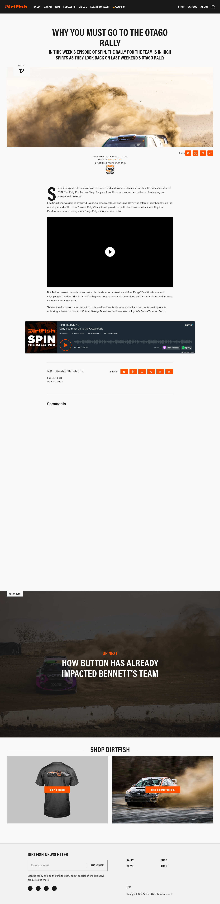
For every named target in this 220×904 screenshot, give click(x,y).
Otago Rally (61, 371)
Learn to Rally (100, 6)
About (204, 6)
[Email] (169, 371)
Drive (130, 866)
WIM (57, 6)
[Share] (188, 153)
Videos (83, 6)
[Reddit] (160, 371)
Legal (129, 886)
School (192, 6)
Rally (37, 6)
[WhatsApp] (203, 153)
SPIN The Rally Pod (75, 371)
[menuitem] (37, 6)
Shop (181, 6)
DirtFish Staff (115, 159)
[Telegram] (210, 153)
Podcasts (69, 6)
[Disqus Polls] (110, 447)
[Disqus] (110, 532)
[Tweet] (195, 153)
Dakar (48, 6)
